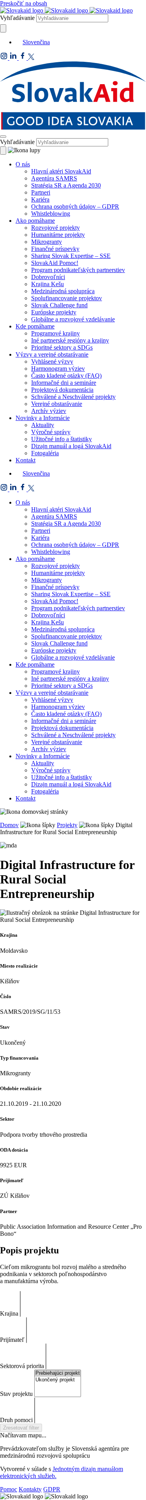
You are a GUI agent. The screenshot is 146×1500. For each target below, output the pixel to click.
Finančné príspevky (55, 248)
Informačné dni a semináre (63, 382)
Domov (9, 825)
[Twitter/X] (31, 57)
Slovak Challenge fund (59, 305)
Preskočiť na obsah (23, 3)
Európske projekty (53, 312)
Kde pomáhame (35, 326)
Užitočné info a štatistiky (61, 439)
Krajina (9, 1313)
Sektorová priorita (22, 1366)
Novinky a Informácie (43, 418)
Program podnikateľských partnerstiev (78, 270)
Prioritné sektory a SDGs (62, 347)
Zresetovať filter (21, 1428)
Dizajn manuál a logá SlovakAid (71, 446)
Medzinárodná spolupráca (63, 291)
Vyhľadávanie (17, 17)
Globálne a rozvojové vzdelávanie (73, 319)
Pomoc (8, 1489)
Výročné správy (50, 432)
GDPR (51, 1489)
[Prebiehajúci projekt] (58, 1373)
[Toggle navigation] (3, 136)
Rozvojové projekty (55, 227)
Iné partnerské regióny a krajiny (70, 340)
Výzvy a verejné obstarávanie (52, 354)
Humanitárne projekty (58, 234)
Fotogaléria (45, 453)
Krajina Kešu (47, 284)
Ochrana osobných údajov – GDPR (75, 206)
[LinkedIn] (14, 57)
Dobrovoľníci (48, 277)
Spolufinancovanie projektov (66, 298)
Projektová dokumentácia (62, 389)
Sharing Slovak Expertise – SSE (71, 255)
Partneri (40, 192)
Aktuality (42, 425)
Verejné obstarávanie (56, 403)
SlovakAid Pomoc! (54, 263)
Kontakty (30, 1489)
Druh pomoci (16, 1420)
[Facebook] (23, 57)
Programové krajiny (55, 333)
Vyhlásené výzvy (52, 361)
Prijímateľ (12, 1339)
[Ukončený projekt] (58, 1380)
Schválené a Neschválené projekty (73, 396)
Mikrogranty (46, 241)
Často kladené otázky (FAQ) (66, 375)
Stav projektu (16, 1393)
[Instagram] (4, 57)
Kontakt (25, 460)
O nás (23, 164)
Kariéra (40, 199)
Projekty (67, 825)
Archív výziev (48, 410)
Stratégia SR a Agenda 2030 (66, 185)
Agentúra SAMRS (54, 178)
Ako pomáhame (35, 220)
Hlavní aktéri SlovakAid (61, 171)
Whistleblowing (50, 213)
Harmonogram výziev (58, 368)
